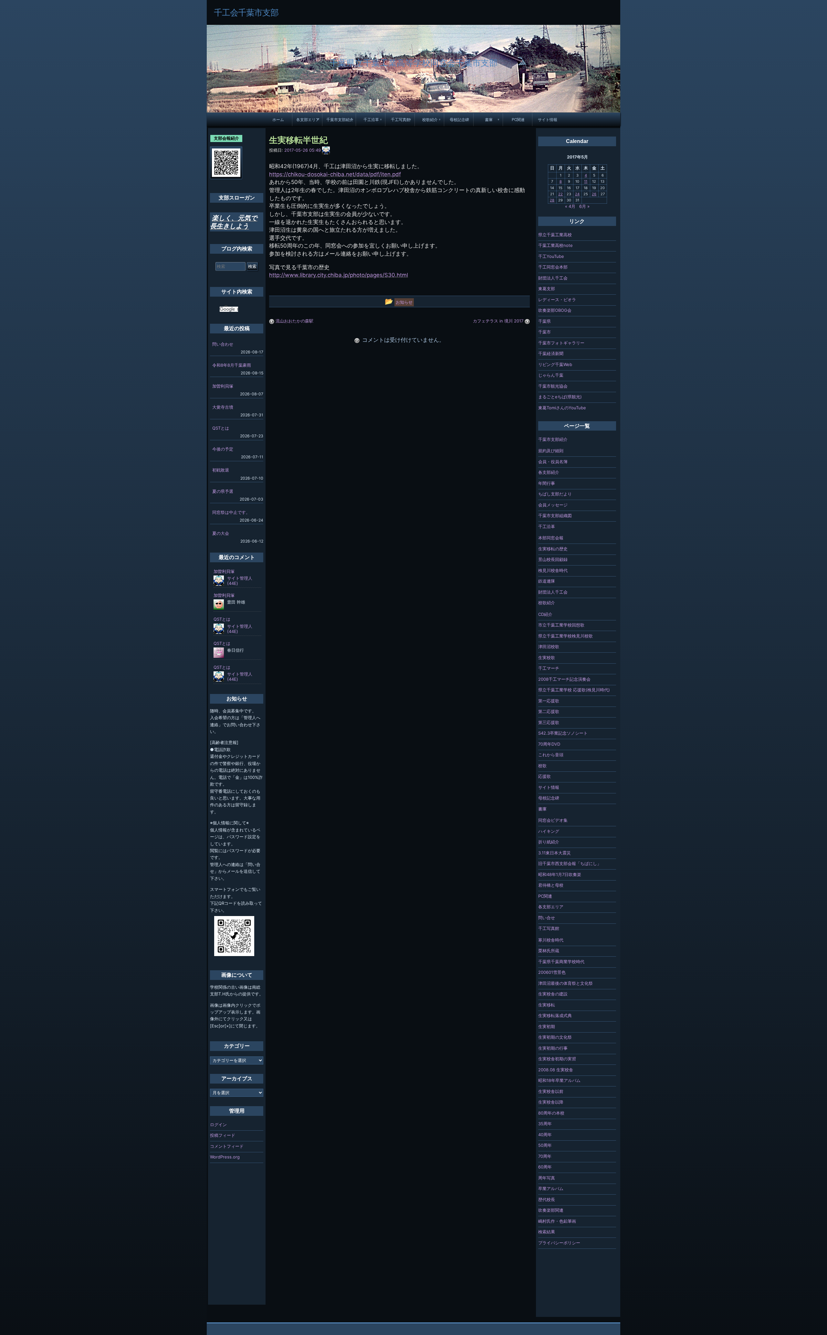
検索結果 (546, 1231)
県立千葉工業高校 (555, 234)
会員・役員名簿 (553, 461)
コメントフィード (227, 1146)
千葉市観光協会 (553, 386)
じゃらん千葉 (550, 375)
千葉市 (544, 331)
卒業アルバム (550, 1188)
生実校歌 (546, 657)
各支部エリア (307, 119)
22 (560, 194)
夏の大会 (220, 533)
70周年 (544, 1156)
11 (585, 181)
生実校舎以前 (550, 1091)
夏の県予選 (222, 491)
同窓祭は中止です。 (231, 512)
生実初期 (546, 1026)
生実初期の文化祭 (555, 1037)
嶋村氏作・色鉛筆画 (557, 1221)
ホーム (278, 119)
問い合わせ (222, 344)
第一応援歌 (548, 700)
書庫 (489, 119)
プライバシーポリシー (559, 1242)
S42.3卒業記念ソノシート (563, 733)
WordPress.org (225, 1156)
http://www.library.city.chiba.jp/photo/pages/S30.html (338, 275)
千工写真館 (400, 119)
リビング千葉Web (555, 364)
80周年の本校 (551, 1113)
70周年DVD (549, 744)
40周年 (545, 1134)
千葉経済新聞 (550, 353)
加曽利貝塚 (222, 386)
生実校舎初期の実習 (557, 1058)
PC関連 (518, 119)
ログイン (218, 1124)
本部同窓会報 (550, 537)
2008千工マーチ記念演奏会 (564, 679)
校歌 (542, 765)
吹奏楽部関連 (550, 1210)
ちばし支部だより (555, 493)
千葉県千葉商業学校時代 (561, 961)
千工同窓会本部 (553, 267)
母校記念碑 (459, 119)
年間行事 (546, 483)
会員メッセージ (553, 504)
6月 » (584, 206)
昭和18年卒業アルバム (559, 1080)
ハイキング (548, 831)
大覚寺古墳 (222, 407)
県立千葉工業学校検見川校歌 (565, 635)
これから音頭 (550, 754)
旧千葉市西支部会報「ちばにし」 (569, 863)
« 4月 (570, 206)
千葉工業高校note (555, 245)
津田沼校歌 (548, 646)
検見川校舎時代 (553, 570)
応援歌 (544, 776)
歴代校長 (546, 1199)
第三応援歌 (548, 722)
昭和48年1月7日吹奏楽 (559, 874)
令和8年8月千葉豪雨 (231, 365)
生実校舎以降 (550, 1102)
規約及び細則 (550, 450)
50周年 (545, 1145)
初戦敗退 (220, 470)
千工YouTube (551, 256)
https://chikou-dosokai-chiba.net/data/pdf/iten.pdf (335, 174)
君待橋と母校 (550, 885)
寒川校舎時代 (550, 940)
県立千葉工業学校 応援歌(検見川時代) (574, 689)
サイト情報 (547, 119)
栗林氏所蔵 (548, 950)
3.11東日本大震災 (554, 852)
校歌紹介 (430, 119)
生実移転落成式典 (555, 1015)
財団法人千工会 (553, 277)
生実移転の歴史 (553, 548)
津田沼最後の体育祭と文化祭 (565, 983)
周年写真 (546, 1177)
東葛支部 (546, 288)
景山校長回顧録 (553, 559)
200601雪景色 (552, 972)
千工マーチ (548, 668)
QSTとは (220, 428)
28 (552, 200)
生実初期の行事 (553, 1048)
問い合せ (546, 917)
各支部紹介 (548, 472)
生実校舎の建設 (553, 993)
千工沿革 (371, 119)
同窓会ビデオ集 (553, 820)
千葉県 (544, 321)
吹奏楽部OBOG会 (554, 310)
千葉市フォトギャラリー (561, 342)
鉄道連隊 (546, 581)
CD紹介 (545, 614)
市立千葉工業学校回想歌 (561, 624)
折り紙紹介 (548, 841)
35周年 (545, 1123)
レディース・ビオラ (557, 299)
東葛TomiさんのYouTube (562, 407)
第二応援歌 (548, 711)
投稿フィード (222, 1135)
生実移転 (546, 1004)
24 (577, 194)
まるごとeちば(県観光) (560, 396)
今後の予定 (222, 449)
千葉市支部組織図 (555, 515)
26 (594, 194)
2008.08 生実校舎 (555, 1069)
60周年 (545, 1166)
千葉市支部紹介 (339, 119)
